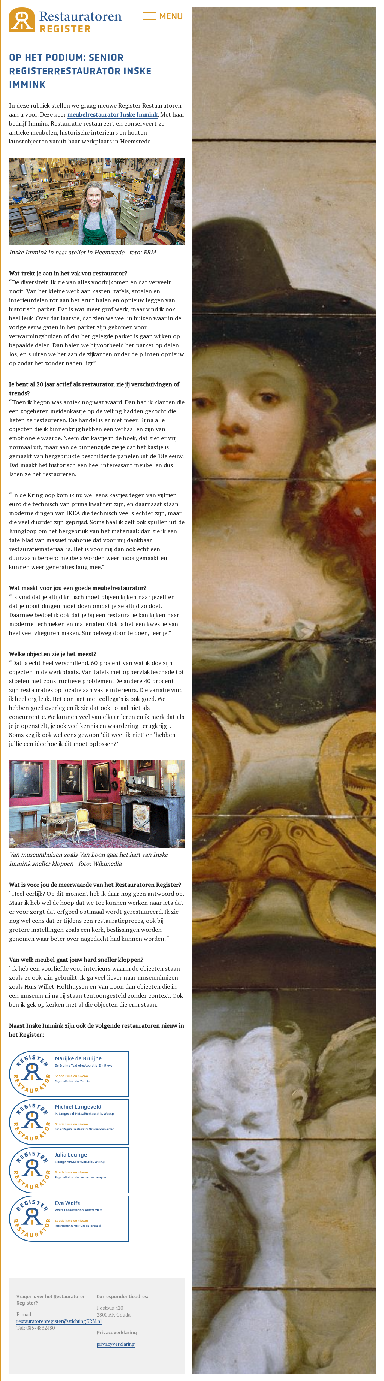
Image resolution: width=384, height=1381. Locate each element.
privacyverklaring (116, 1344)
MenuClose (171, 21)
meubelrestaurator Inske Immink (113, 114)
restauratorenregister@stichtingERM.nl (59, 1321)
